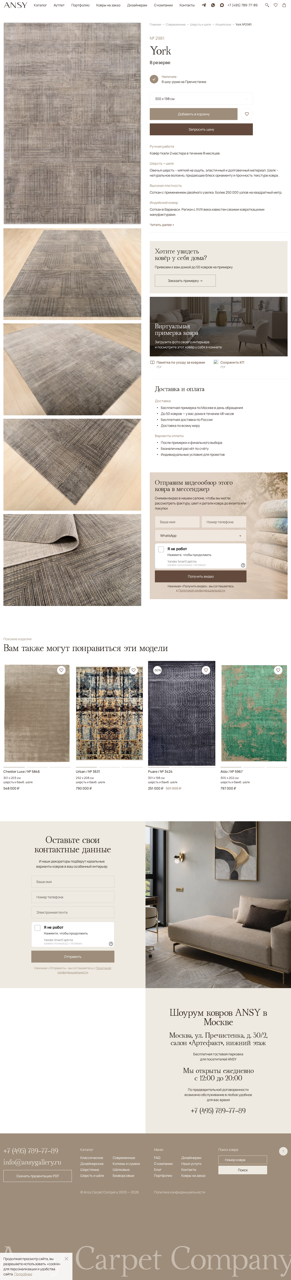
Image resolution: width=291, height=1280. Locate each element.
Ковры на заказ (108, 5)
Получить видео (201, 576)
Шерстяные (89, 1169)
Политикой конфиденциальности (202, 590)
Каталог (40, 5)
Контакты (187, 5)
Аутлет (59, 5)
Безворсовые (123, 1175)
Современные (176, 24)
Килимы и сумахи (126, 1163)
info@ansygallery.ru (32, 1162)
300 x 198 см (164, 98)
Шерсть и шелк (201, 24)
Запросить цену (201, 129)
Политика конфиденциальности (179, 1192)
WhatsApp (168, 535)
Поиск (243, 1170)
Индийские (224, 24)
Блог (157, 1169)
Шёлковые (121, 1169)
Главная (156, 24)
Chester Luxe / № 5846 (21, 771)
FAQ (157, 1158)
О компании (163, 5)
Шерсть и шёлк (92, 1175)
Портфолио (80, 5)
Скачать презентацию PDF (37, 1176)
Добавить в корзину (194, 114)
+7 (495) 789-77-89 (243, 5)
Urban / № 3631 (88, 771)
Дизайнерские (92, 1163)
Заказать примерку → (185, 280)
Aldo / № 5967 (231, 771)
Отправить (73, 956)
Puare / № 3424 (160, 771)
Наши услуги (191, 1163)
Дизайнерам (137, 5)
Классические (91, 1158)
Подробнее (23, 1274)
